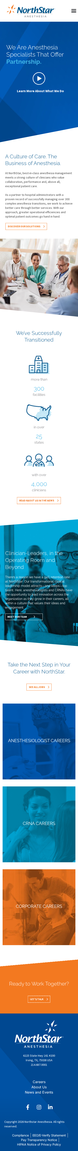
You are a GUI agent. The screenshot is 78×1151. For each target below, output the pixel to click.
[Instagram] (39, 1107)
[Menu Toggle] (73, 10)
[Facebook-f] (27, 1107)
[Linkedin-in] (50, 1107)
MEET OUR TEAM (17, 616)
